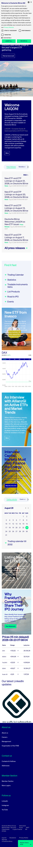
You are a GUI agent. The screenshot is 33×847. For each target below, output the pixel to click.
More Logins (6, 785)
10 (6, 524)
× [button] (31, 2)
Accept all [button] (9, 41)
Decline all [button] (24, 41)
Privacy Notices (9, 27)
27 (16, 531)
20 (16, 528)
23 (27, 528)
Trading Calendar (15, 274)
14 (20, 524)
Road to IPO (13, 296)
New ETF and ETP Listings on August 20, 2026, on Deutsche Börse (16, 194)
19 (13, 528)
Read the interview (11, 485)
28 (20, 531)
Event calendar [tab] (24, 499)
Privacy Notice (23, 838)
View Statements (10, 626)
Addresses (6, 765)
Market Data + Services (9, 827)
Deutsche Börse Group (9, 826)
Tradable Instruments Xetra (17, 285)
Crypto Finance (17, 829)
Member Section (7, 781)
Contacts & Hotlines (9, 761)
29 (23, 531)
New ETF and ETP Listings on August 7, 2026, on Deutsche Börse (16, 237)
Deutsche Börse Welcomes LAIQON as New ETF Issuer (15, 222)
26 (13, 531)
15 (23, 524)
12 (13, 524)
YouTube (5, 810)
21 (20, 528)
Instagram (5, 805)
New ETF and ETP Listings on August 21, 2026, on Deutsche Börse (16, 181)
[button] (16, 38)
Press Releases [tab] (11, 167)
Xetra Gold (22, 826)
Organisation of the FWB (10, 746)
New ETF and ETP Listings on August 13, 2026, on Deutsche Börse (16, 208)
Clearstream (6, 829)
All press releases (15, 248)
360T (27, 827)
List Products (13, 291)
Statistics (11, 279)
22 (23, 528)
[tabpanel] (16, 212)
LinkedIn (5, 801)
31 (6, 535)
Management (6, 741)
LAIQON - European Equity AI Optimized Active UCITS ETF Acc (16, 130)
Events (10, 301)
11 (10, 524)
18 (10, 528)
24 (6, 531)
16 (27, 524)
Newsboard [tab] (22, 167)
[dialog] (16, 22)
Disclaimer (12, 838)
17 (6, 528)
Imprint (4, 838)
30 (27, 531)
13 (16, 524)
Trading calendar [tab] (12, 499)
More (7, 153)
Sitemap (4, 839)
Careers (4, 737)
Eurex (21, 827)
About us (5, 733)
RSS (25, 175)
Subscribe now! (10, 580)
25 (10, 531)
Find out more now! (8, 56)
